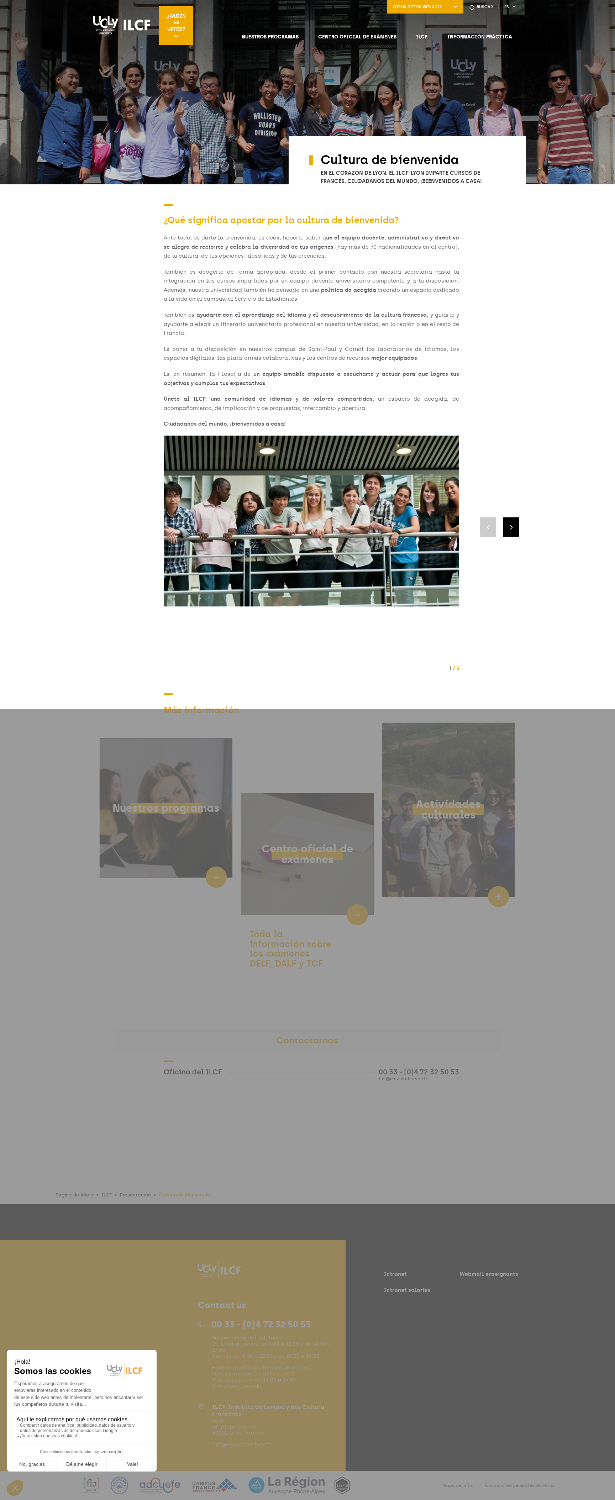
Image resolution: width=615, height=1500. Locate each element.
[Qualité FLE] (92, 1489)
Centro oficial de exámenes (357, 36)
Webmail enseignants (489, 1274)
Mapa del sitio (458, 1485)
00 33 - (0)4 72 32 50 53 (261, 1324)
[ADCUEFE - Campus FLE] (160, 1489)
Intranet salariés (407, 1290)
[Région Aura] (287, 1489)
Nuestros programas (270, 36)
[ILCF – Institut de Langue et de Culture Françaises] (121, 25)
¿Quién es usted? (176, 22)
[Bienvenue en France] (120, 1489)
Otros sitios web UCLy (417, 7)
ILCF (421, 36)
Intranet (395, 1274)
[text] (291, 974)
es (506, 7)
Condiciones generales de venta (519, 1485)
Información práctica (479, 36)
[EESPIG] (342, 1489)
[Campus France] (215, 1489)
